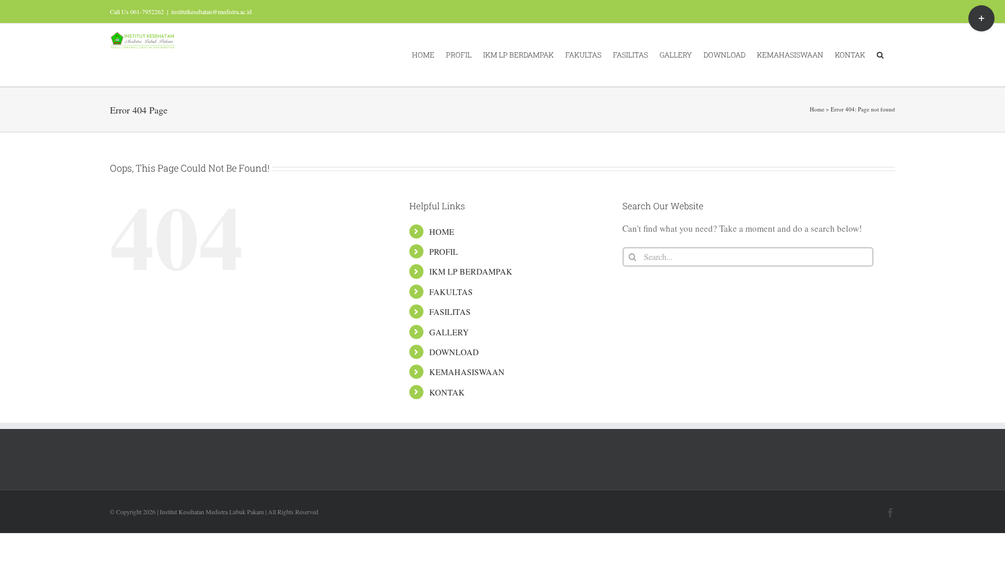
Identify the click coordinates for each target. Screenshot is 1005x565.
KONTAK (447, 392)
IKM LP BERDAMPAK (470, 271)
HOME (441, 231)
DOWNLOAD (454, 351)
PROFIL (443, 251)
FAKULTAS (451, 291)
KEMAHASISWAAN (467, 371)
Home (817, 109)
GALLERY (449, 331)
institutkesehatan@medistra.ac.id (211, 11)
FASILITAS (450, 311)
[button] (880, 55)
